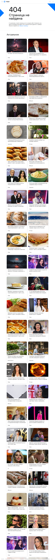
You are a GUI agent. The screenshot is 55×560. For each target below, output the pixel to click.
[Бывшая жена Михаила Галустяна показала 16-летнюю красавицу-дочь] (17, 92)
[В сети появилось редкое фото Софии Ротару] (17, 546)
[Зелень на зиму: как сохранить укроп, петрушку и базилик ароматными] (17, 352)
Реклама (12, 559)
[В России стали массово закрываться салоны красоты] (38, 157)
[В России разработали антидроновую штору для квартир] (17, 395)
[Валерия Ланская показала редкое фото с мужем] (38, 308)
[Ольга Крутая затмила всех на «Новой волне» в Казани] (17, 179)
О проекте (22, 559)
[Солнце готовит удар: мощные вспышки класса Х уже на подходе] (38, 373)
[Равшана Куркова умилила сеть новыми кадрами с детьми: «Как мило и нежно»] (17, 373)
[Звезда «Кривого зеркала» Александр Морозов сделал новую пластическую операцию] (38, 70)
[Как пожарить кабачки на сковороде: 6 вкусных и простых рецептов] (17, 243)
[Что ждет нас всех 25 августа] (17, 49)
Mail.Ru (2, 559)
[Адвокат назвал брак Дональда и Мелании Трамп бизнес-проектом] (38, 438)
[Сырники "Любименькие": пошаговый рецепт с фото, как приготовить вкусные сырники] (17, 70)
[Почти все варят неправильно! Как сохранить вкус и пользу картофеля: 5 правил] (38, 179)
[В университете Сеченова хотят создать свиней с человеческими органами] (17, 481)
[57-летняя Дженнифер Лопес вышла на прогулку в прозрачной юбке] (38, 546)
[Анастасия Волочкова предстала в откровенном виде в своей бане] (17, 416)
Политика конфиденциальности (44, 559)
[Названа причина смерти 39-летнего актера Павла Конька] (17, 114)
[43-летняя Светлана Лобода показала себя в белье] (17, 460)
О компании (7, 559)
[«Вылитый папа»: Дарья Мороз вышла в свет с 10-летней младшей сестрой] (38, 525)
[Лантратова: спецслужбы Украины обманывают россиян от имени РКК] (38, 481)
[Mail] (4, 1)
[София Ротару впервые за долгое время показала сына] (38, 265)
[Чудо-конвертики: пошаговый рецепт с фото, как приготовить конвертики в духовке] (17, 157)
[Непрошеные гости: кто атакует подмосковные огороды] (38, 460)
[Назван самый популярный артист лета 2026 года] (17, 438)
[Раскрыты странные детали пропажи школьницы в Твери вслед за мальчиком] (38, 503)
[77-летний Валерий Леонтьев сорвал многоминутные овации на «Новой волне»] (38, 287)
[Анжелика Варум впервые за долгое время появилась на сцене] (38, 416)
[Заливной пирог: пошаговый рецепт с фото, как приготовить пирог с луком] (38, 243)
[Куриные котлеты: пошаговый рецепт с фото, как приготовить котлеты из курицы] (17, 308)
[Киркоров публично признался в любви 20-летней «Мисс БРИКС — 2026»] (38, 200)
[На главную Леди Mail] (7, 1)
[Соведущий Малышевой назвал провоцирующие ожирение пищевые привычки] (17, 135)
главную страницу (23, 25)
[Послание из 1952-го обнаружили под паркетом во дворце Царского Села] (38, 92)
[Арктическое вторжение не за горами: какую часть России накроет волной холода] (38, 222)
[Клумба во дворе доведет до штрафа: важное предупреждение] (38, 135)
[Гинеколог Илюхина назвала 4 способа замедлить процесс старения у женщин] (38, 352)
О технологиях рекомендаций (30, 559)
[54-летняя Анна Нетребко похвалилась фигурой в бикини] (38, 330)
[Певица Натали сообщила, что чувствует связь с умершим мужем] (38, 395)
